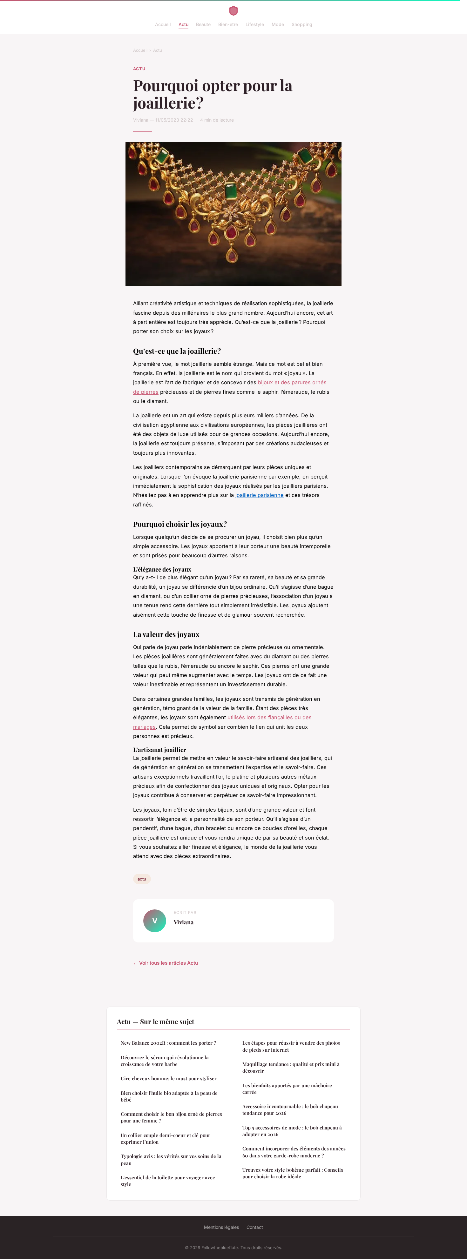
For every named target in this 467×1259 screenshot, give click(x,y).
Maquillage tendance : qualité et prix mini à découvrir (291, 1067)
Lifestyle (255, 24)
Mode (278, 24)
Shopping (302, 24)
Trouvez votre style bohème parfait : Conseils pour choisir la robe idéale (292, 1173)
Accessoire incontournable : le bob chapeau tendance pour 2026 (290, 1109)
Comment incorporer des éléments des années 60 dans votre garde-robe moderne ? (294, 1151)
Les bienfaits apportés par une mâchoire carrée (287, 1088)
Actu (183, 24)
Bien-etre (228, 24)
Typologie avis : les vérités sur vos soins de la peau (171, 1159)
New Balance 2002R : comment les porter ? (168, 1043)
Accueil (163, 24)
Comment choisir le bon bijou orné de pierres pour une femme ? (171, 1117)
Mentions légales (221, 1227)
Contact (255, 1227)
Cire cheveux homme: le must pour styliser (169, 1078)
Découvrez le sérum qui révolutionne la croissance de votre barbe (165, 1060)
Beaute (203, 24)
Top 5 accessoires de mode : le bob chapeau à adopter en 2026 (292, 1130)
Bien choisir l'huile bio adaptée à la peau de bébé (169, 1096)
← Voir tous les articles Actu (165, 963)
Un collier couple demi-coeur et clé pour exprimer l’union (165, 1138)
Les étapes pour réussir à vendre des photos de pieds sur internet (291, 1046)
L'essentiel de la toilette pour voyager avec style (168, 1180)
